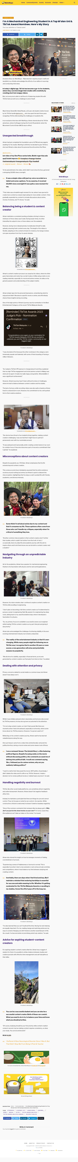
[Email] (45, 34)
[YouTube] (62, 184)
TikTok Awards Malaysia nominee (13, 1114)
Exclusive (65, 143)
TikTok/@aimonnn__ (30, 269)
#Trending (10, 1110)
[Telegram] (41, 34)
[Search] (74, 2)
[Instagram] (60, 184)
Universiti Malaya (31, 1114)
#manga (32, 158)
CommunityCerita (8, 17)
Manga (11, 1112)
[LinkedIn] (37, 34)
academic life (20, 1110)
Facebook (34, 1065)
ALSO (9, 1035)
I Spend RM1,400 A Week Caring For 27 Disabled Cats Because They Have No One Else (69, 117)
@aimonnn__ (20, 113)
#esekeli (36, 161)
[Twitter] (58, 184)
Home (12, 1106)
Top (39, 1153)
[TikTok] (64, 184)
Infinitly (40, 1147)
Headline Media (42, 1146)
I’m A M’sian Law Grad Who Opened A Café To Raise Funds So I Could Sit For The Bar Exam (69, 108)
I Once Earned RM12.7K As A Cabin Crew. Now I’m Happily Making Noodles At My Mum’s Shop (68, 128)
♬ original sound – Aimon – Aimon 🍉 (17, 164)
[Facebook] (57, 184)
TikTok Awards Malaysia (29, 1112)
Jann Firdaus (6, 30)
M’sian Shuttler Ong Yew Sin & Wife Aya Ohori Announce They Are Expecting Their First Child (69, 149)
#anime (38, 158)
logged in (12, 1129)
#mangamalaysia (21, 161)
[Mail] (69, 184)
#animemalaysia (9, 161)
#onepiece (24, 158)
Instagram (42, 1065)
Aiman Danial (31, 1110)
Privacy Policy (40, 1143)
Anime (5, 1112)
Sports (64, 154)
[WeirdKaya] (7, 2)
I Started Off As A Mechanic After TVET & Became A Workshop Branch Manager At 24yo (69, 139)
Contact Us (50, 1143)
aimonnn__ (41, 1110)
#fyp (30, 161)
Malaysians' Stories (58, 103)
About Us (32, 1143)
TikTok (18, 1112)
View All (73, 103)
